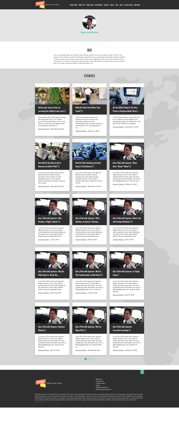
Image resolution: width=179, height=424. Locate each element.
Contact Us (100, 381)
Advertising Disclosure (103, 389)
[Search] (142, 4)
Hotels (112, 5)
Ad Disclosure (128, 5)
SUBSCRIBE (137, 5)
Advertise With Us (102, 387)
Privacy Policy (100, 383)
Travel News (90, 5)
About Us (99, 379)
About (121, 5)
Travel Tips (82, 5)
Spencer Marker (43, 129)
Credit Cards (73, 5)
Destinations (99, 5)
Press (98, 385)
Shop (116, 5)
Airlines (106, 5)
